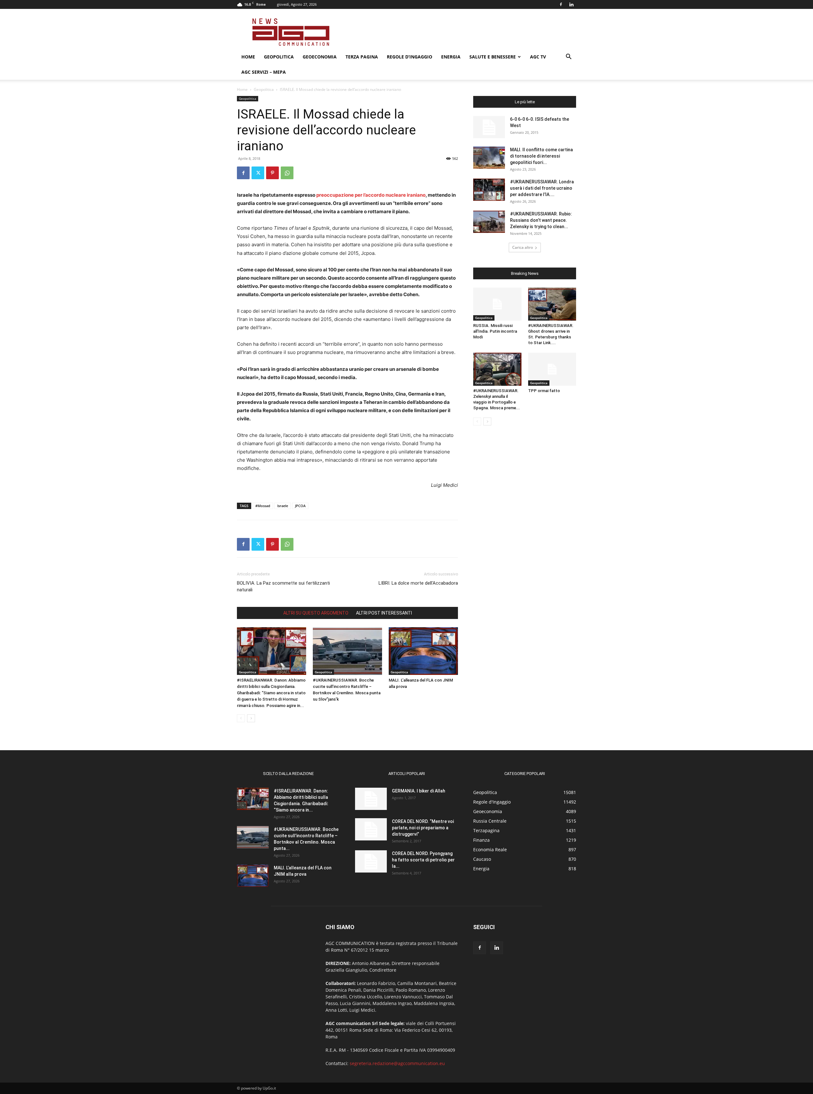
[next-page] (251, 718)
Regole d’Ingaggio (409, 57)
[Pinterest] (272, 172)
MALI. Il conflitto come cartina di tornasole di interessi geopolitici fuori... (541, 156)
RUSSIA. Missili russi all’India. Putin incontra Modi (495, 331)
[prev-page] (241, 718)
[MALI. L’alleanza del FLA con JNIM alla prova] (423, 651)
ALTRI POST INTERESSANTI (384, 613)
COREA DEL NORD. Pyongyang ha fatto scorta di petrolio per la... (423, 860)
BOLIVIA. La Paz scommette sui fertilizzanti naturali (283, 586)
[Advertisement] (460, 32)
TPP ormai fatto (544, 390)
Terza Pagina (362, 57)
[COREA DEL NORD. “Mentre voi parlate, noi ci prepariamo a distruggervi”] (371, 829)
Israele (282, 505)
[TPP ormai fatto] (552, 369)
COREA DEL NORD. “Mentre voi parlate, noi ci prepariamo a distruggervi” (423, 828)
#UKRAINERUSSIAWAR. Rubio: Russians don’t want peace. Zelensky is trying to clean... (541, 220)
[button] (568, 57)
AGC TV (538, 57)
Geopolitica (279, 57)
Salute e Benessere (492, 57)
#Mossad (262, 505)
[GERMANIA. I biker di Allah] (371, 799)
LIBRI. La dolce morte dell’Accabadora (418, 583)
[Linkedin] (571, 4)
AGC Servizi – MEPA (263, 72)
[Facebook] (561, 4)
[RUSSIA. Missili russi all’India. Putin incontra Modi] (497, 304)
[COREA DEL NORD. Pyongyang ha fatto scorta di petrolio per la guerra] (371, 861)
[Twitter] (258, 172)
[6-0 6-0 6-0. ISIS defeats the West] (489, 127)
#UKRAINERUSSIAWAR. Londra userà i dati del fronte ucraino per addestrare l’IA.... (542, 188)
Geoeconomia (320, 57)
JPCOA (300, 505)
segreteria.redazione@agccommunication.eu (397, 1063)
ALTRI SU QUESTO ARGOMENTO (315, 613)
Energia (450, 57)
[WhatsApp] (287, 172)
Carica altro (522, 247)
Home (248, 57)
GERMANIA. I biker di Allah (418, 790)
